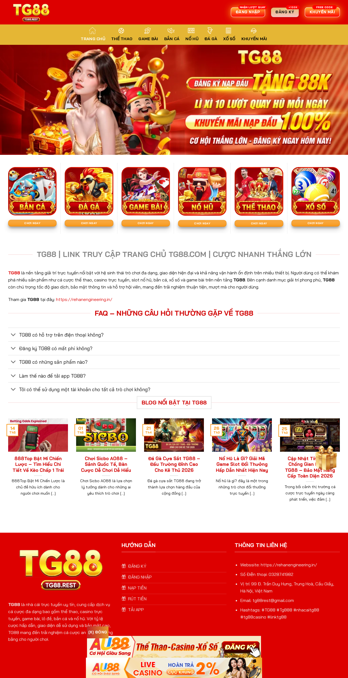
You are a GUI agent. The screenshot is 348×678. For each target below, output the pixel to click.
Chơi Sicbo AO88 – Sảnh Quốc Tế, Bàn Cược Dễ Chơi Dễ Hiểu (106, 464)
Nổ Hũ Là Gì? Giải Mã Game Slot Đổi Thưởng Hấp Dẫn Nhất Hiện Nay (242, 464)
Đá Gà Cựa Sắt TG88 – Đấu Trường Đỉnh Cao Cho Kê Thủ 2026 (174, 464)
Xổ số (229, 38)
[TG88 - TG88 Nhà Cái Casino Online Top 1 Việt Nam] (31, 12)
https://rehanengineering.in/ (84, 299)
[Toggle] (13, 335)
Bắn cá (172, 38)
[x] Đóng (97, 632)
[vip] (325, 456)
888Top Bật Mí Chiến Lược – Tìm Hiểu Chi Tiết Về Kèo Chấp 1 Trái (38, 464)
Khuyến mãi (254, 38)
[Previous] (7, 467)
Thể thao (121, 38)
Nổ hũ (191, 38)
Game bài (148, 38)
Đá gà (210, 38)
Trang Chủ (93, 38)
